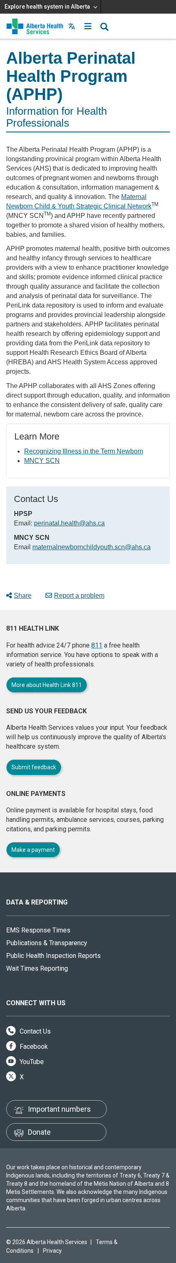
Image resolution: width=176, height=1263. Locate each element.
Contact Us (34, 1031)
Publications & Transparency (46, 943)
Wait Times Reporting (37, 968)
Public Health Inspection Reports (53, 956)
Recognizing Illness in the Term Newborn (83, 451)
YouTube (31, 1062)
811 (96, 645)
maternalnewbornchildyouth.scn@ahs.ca (91, 547)
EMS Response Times (38, 930)
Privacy (52, 1250)
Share (23, 595)
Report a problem (79, 595)
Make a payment (33, 850)
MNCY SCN (42, 460)
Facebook (33, 1046)
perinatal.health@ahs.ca (69, 523)
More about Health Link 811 (46, 685)
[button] (88, 26)
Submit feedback (33, 767)
